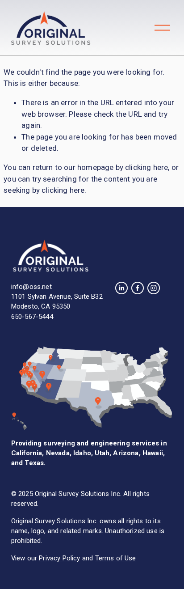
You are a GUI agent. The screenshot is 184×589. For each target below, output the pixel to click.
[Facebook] (137, 288)
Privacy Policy (59, 558)
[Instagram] (153, 288)
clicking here (146, 167)
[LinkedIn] (121, 288)
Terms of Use (115, 558)
